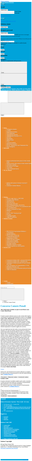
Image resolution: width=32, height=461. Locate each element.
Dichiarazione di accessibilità (10, 430)
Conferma (8, 87)
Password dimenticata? (6, 15)
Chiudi (2, 49)
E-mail (16, 34)
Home (5, 301)
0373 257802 (9, 405)
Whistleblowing (7, 433)
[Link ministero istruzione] (7, 2)
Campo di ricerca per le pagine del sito (10, 286)
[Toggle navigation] (12, 108)
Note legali (6, 426)
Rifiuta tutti (12, 377)
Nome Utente (18, 11)
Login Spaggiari (8, 40)
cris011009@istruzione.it (19, 407)
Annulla (2, 87)
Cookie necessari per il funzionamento (10, 390)
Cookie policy (7, 425)
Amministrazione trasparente (10, 436)
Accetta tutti (23, 377)
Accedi (2, 4)
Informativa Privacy (8, 428)
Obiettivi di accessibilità (9, 432)
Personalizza (4, 377)
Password (17, 13)
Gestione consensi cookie (9, 434)
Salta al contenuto (5, 1)
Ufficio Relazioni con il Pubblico (11, 429)
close (2, 115)
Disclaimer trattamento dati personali (9, 448)
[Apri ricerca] (19, 97)
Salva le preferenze (12, 396)
